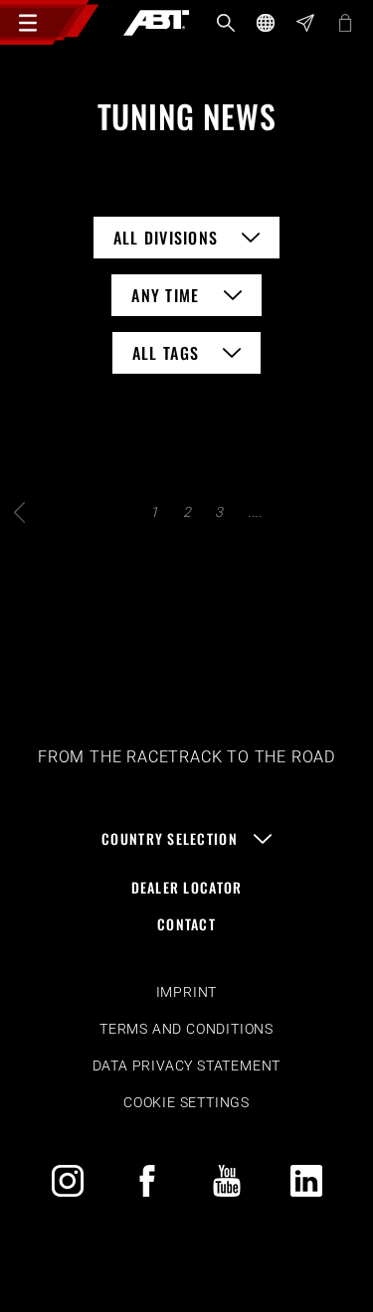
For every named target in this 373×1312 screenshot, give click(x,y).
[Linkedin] (306, 1181)
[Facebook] (147, 1181)
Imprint (187, 992)
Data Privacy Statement (187, 1065)
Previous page (20, 512)
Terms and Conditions (186, 1029)
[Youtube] (227, 1181)
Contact (186, 923)
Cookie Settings (186, 1102)
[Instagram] (68, 1181)
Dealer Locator (187, 887)
